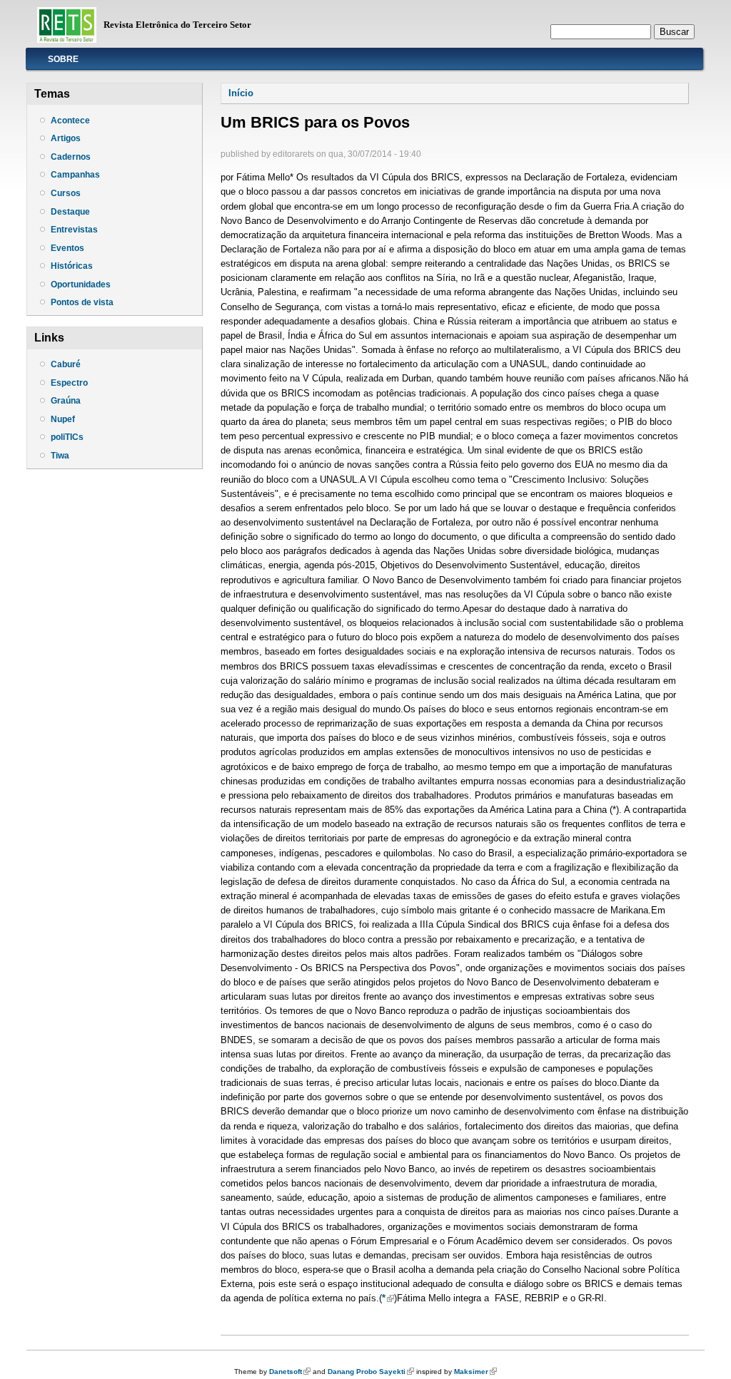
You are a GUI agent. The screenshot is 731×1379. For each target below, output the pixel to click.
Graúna (66, 401)
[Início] (66, 39)
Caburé (66, 364)
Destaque (70, 212)
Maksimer (475, 1371)
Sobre (63, 59)
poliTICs (67, 437)
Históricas (72, 266)
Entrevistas (74, 230)
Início (240, 93)
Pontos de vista (82, 302)
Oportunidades (81, 284)
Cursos (66, 193)
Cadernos (71, 157)
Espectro (69, 383)
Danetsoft (290, 1371)
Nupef (63, 419)
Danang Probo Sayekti (371, 1371)
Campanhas (75, 175)
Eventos (67, 248)
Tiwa (60, 456)
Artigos (66, 138)
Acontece (70, 120)
